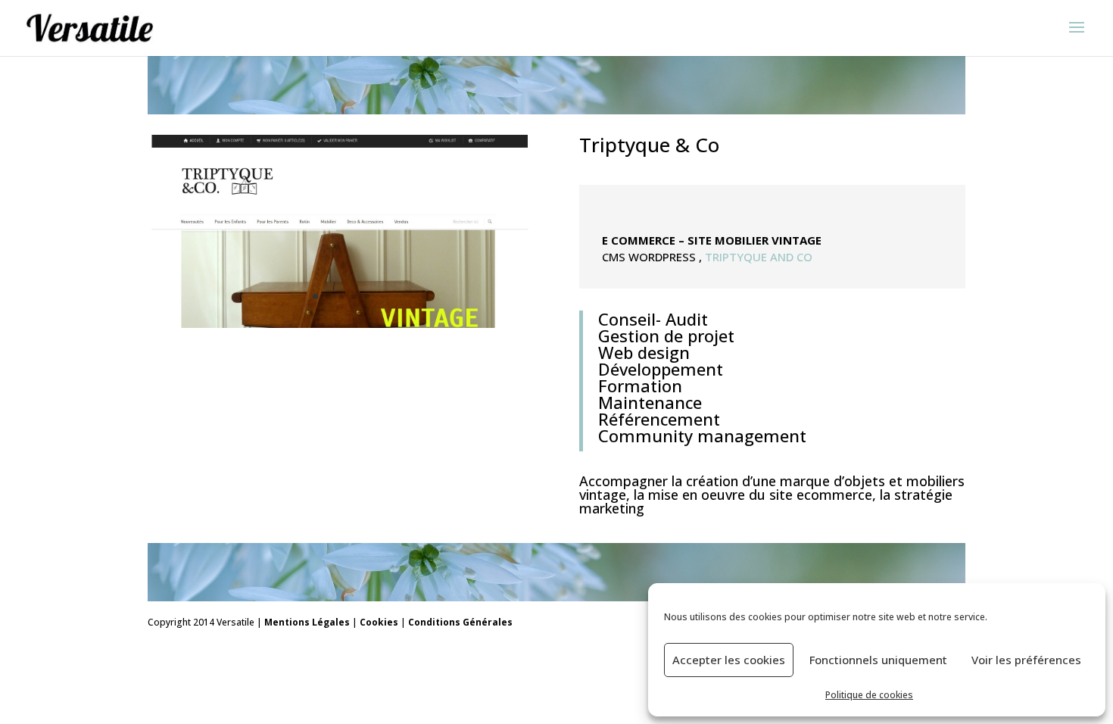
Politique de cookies (869, 694)
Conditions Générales (460, 622)
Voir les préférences (1026, 659)
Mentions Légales (307, 622)
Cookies (379, 622)
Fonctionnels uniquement (878, 659)
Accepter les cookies (728, 659)
